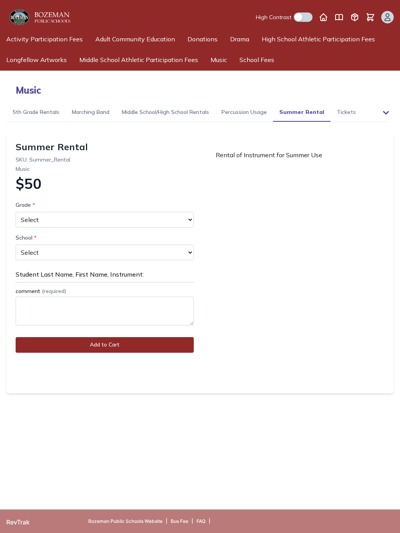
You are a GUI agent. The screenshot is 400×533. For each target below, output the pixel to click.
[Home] (323, 17)
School (26, 237)
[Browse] (354, 17)
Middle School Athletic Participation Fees (138, 60)
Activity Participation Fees (44, 39)
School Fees (256, 60)
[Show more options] (386, 113)
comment (41, 291)
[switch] (303, 17)
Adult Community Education (135, 39)
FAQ (200, 521)
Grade (25, 204)
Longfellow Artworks (36, 60)
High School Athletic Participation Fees (318, 39)
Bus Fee (179, 521)
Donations (203, 39)
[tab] (36, 112)
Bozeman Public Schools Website (125, 521)
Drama (239, 39)
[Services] (339, 17)
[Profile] (387, 17)
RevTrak (18, 522)
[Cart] (370, 17)
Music (219, 60)
